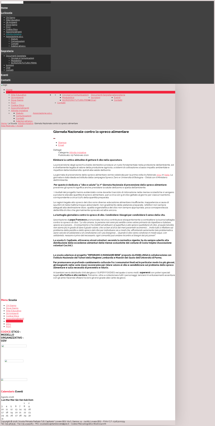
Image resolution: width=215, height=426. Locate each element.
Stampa (62, 142)
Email (61, 145)
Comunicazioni (18, 41)
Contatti (14, 43)
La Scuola (6, 12)
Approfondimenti (14, 32)
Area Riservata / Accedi (12, 126)
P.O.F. (8, 27)
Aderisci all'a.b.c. (18, 46)
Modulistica (16, 60)
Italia (166, 174)
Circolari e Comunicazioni (22, 58)
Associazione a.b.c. (14, 36)
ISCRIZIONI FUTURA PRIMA (24, 63)
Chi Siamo (10, 17)
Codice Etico (12, 29)
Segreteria (7, 51)
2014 (159, 174)
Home (4, 7)
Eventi (4, 74)
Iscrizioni (10, 65)
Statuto (14, 39)
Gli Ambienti (11, 22)
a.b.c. (8, 323)
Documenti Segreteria (16, 56)
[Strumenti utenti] (54, 138)
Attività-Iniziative (13, 34)
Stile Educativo (13, 20)
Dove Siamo (11, 25)
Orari (8, 67)
